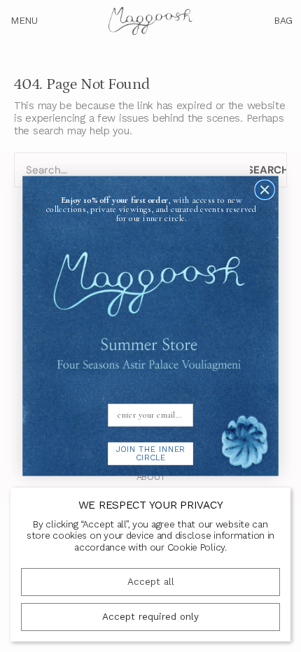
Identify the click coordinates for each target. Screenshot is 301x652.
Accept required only (150, 617)
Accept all (150, 582)
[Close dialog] (264, 189)
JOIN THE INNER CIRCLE (150, 453)
